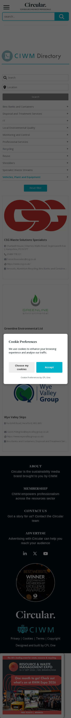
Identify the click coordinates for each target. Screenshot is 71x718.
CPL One (46, 377)
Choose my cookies (21, 367)
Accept (49, 367)
